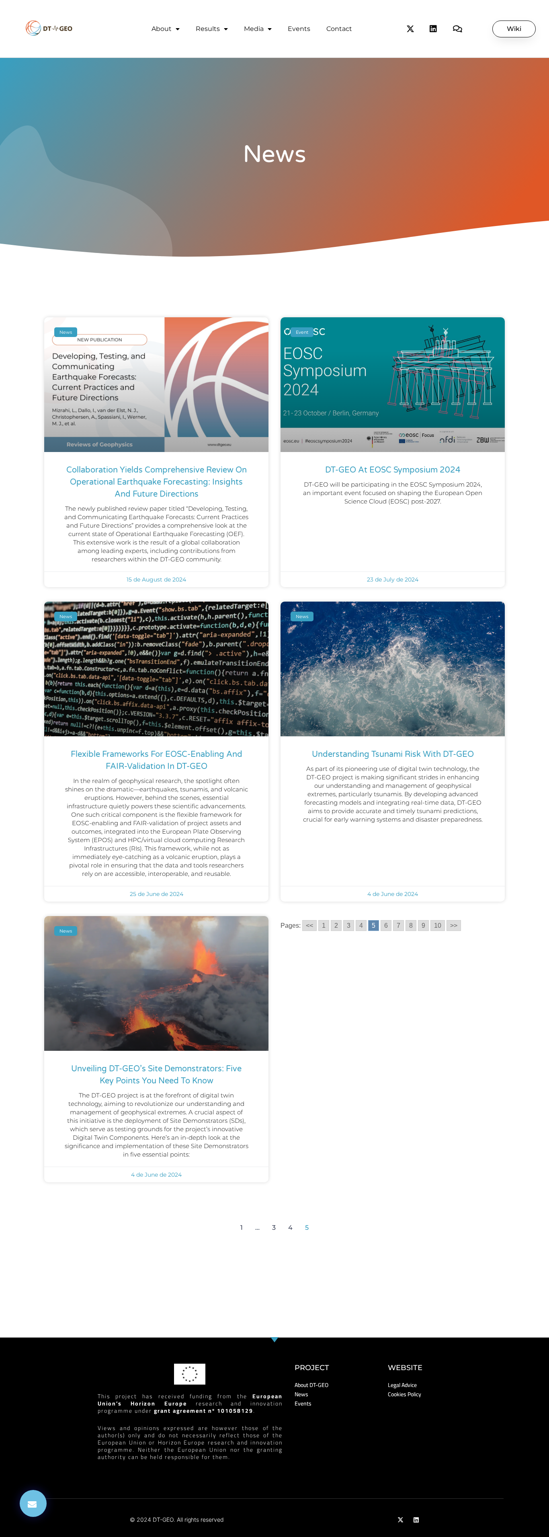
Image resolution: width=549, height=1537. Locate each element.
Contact (339, 29)
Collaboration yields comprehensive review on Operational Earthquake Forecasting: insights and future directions (156, 482)
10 (437, 925)
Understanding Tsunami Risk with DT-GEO (393, 754)
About (162, 29)
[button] (33, 1503)
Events (299, 29)
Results (208, 29)
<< (309, 925)
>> (453, 925)
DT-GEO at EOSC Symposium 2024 (393, 470)
